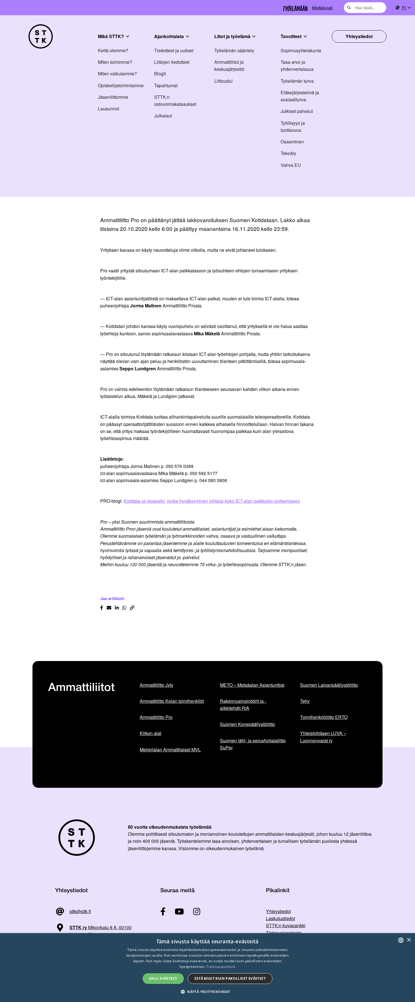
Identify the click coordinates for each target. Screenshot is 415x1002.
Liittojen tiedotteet (171, 62)
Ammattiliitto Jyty (156, 685)
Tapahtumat (166, 85)
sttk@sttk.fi (80, 911)
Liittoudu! (223, 81)
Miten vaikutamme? (117, 73)
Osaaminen (292, 141)
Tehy (305, 701)
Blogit (160, 73)
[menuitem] (406, 7)
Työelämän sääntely (234, 50)
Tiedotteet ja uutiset (173, 50)
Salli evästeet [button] (163, 978)
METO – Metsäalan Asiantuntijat (252, 685)
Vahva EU (291, 165)
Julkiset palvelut (297, 111)
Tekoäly (288, 153)
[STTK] (41, 36)
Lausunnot (108, 108)
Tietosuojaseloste (284, 932)
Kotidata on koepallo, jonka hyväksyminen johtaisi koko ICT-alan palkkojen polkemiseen (212, 501)
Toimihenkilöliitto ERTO (324, 717)
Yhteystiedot (359, 36)
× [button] (409, 940)
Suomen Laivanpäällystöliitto (329, 685)
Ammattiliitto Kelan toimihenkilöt (172, 701)
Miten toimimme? (115, 62)
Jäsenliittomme (113, 97)
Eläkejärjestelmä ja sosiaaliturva (300, 96)
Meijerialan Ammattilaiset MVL (170, 749)
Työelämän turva (297, 81)
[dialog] (207, 967)
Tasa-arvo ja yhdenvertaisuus (297, 65)
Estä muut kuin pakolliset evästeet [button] (230, 978)
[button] (207, 991)
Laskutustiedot (280, 918)
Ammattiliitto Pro (156, 717)
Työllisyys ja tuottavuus (293, 126)
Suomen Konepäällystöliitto (247, 724)
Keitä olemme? (113, 50)
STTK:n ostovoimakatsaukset (175, 100)
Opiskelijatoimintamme (121, 85)
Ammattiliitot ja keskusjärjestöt (229, 65)
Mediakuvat (322, 7)
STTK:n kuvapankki (285, 925)
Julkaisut (163, 115)
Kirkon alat (150, 733)
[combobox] (365, 7)
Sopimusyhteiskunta (301, 50)
